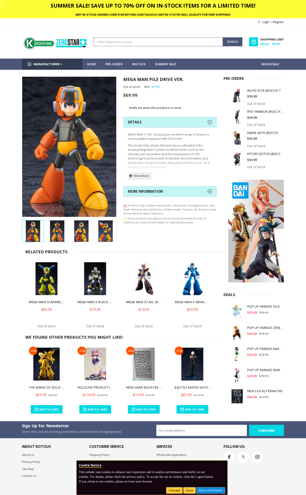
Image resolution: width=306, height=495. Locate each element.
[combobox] (158, 42)
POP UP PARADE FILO (263, 306)
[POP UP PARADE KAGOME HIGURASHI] (237, 355)
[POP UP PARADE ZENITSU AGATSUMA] (237, 334)
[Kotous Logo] (55, 48)
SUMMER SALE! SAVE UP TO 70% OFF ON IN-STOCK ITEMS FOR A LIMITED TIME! (153, 5)
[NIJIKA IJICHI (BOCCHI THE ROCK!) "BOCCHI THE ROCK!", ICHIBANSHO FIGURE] (237, 139)
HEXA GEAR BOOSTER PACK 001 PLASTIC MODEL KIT (144, 387)
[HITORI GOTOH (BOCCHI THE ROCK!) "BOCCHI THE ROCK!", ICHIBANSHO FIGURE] (237, 160)
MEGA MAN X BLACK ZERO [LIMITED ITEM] (95, 302)
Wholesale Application (171, 455)
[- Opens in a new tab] (125, 218)
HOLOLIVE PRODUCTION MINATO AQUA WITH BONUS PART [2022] (95, 387)
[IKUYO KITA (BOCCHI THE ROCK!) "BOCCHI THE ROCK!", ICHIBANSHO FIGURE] (237, 97)
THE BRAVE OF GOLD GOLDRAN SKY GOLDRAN (47, 387)
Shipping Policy (99, 455)
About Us (28, 455)
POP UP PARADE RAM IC (265, 370)
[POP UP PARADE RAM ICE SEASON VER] (237, 377)
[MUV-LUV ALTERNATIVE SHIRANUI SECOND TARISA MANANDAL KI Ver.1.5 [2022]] (237, 398)
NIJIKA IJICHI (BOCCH (262, 133)
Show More (141, 176)
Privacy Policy (31, 462)
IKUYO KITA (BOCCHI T (264, 90)
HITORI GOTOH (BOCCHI (265, 154)
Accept (175, 490)
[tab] (170, 122)
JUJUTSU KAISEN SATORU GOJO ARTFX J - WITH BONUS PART (192, 387)
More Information (145, 191)
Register (278, 22)
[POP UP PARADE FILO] (237, 313)
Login (265, 22)
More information (211, 490)
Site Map (28, 469)
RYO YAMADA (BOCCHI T (265, 111)
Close (189, 490)
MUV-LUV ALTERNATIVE (264, 391)
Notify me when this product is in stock (155, 108)
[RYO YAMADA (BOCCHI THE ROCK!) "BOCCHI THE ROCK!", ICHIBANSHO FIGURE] (237, 118)
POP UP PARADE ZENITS (265, 328)
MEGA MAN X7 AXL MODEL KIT (144, 302)
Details (135, 122)
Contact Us (29, 476)
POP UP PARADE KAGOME (266, 349)
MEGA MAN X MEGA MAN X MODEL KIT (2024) (192, 302)
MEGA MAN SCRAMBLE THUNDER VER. (47, 302)
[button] (31, 147)
